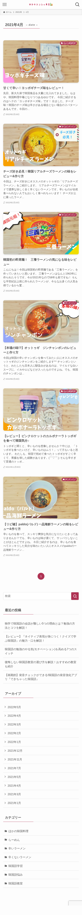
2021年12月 (15, 750)
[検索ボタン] (77, 4)
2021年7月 (14, 768)
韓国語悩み (15, 874)
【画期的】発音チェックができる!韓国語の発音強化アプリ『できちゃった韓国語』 (41, 677)
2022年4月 (14, 715)
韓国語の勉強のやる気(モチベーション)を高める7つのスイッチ (41, 651)
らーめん (14, 839)
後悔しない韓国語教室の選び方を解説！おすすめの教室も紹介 (40, 664)
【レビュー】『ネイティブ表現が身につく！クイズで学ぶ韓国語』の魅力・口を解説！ (40, 638)
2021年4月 (14, 785)
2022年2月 (14, 733)
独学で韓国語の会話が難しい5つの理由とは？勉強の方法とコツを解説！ (40, 625)
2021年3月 (14, 794)
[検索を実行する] (75, 596)
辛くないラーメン (19, 857)
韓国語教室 (15, 883)
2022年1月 (14, 742)
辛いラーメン (17, 848)
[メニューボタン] (4, 4)
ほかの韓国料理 (18, 831)
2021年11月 (15, 759)
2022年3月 (14, 724)
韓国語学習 (15, 865)
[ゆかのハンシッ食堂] (41, 4)
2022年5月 (14, 707)
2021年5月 (14, 777)
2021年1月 (14, 803)
